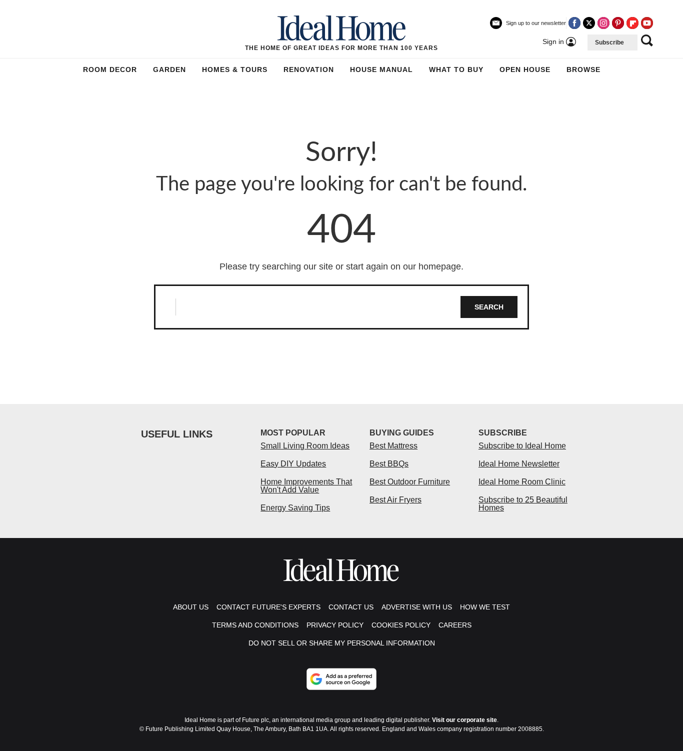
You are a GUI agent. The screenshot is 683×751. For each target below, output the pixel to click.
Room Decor (110, 70)
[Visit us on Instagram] (604, 23)
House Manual (381, 70)
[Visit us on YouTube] (647, 23)
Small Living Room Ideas (305, 446)
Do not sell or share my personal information (341, 643)
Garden (169, 70)
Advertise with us (417, 607)
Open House (525, 70)
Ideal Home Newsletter (519, 464)
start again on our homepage (403, 267)
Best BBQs (389, 464)
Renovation (309, 70)
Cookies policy (401, 625)
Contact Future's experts (268, 607)
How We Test (485, 607)
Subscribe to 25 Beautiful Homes (523, 504)
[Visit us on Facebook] (574, 23)
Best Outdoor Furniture (410, 482)
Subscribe (609, 42)
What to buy (456, 70)
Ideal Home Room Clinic (522, 482)
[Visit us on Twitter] (589, 23)
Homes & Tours (235, 70)
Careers (455, 625)
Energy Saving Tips (295, 508)
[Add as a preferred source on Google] (341, 679)
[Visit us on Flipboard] (632, 23)
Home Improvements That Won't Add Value (306, 486)
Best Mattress (394, 446)
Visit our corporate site (464, 720)
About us (190, 607)
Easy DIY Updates (293, 464)
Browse (583, 70)
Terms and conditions (255, 625)
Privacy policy (335, 625)
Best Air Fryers (396, 500)
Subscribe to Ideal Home (522, 446)
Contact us (351, 607)
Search (489, 307)
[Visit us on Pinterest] (618, 23)
